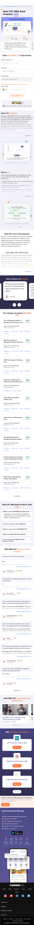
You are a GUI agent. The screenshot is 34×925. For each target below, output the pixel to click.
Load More (17, 496)
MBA (13, 367)
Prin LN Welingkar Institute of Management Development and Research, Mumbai (13, 322)
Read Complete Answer (23, 566)
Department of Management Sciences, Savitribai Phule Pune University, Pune (13, 381)
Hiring (9, 889)
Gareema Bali (9, 271)
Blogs (17, 892)
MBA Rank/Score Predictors (11, 6)
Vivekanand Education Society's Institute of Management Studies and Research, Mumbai (13, 459)
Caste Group (4, 68)
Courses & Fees (14, 331)
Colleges (3, 906)
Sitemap (5, 919)
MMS (13, 327)
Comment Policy (19, 919)
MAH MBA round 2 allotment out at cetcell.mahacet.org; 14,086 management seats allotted (13, 718)
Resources (4, 914)
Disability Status (5, 76)
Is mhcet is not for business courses (13, 556)
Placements (27, 331)
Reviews (7, 333)
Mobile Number (4, 86)
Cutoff (21, 331)
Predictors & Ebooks (6, 910)
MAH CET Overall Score (6, 59)
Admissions (6, 331)
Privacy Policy (27, 919)
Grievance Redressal (18, 921)
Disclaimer (11, 919)
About (4, 889)
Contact (29, 889)
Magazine (16, 889)
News (23, 889)
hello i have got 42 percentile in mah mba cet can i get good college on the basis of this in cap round (17, 648)
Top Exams (4, 902)
